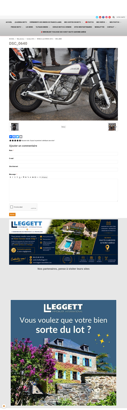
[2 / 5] (13, 140)
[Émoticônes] (40, 177)
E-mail (11, 158)
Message (12, 174)
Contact (111, 27)
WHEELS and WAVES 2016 (45, 39)
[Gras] (10, 177)
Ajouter (12, 214)
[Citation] (23, 177)
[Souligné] (15, 177)
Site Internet (13, 166)
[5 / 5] (20, 140)
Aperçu (45, 177)
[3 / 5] (15, 140)
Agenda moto (21, 22)
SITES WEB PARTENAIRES (83, 27)
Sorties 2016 (30, 39)
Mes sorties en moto (72, 22)
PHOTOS (90, 22)
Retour (63, 127)
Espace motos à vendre (62, 27)
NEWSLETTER (99, 27)
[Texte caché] (30, 177)
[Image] (33, 177)
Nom (10, 150)
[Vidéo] (35, 177)
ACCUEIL (11, 39)
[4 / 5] (18, 140)
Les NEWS (29, 27)
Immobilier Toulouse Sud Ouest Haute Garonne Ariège (64, 32)
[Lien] (28, 177)
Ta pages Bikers (42, 27)
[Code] (37, 177)
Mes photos (115, 22)
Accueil (9, 22)
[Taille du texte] (17, 177)
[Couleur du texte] (20, 177)
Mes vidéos (100, 22)
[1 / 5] (10, 140)
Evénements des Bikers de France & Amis (45, 22)
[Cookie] (4, 406)
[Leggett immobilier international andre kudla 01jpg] (63, 353)
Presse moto (16, 27)
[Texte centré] (26, 177)
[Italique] (12, 177)
